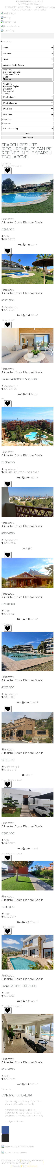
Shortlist (7, 41)
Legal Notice (37, 1163)
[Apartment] (27, 84)
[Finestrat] (27, 79)
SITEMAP (6, 1166)
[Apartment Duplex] (27, 86)
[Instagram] (5, 1138)
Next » (8, 163)
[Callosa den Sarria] (27, 74)
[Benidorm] (27, 69)
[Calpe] (27, 77)
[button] (27, 35)
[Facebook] (5, 1130)
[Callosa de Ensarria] (27, 72)
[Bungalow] (27, 89)
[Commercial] (27, 91)
